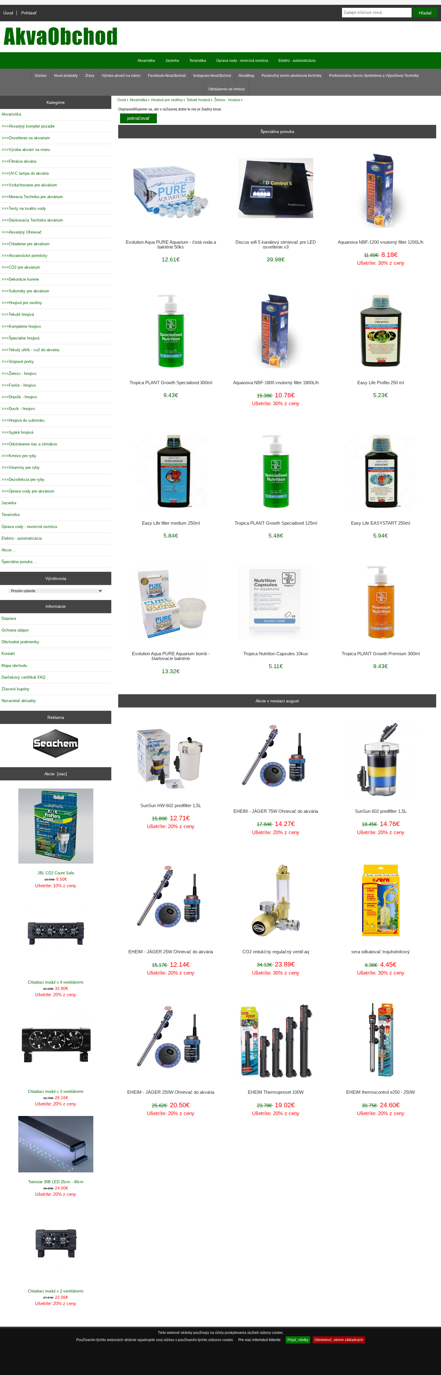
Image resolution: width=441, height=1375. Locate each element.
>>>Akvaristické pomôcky (24, 255)
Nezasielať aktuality (19, 700)
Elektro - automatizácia (297, 61)
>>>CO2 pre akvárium (21, 267)
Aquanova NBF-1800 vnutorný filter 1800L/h (276, 382)
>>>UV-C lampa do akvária (25, 173)
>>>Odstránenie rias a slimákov (29, 444)
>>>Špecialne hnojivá (20, 338)
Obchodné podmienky (20, 642)
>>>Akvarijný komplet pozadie (28, 126)
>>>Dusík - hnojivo (18, 408)
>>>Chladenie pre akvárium (26, 244)
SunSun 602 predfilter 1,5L (380, 811)
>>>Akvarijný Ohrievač (22, 232)
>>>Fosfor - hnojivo (19, 385)
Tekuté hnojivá (198, 100)
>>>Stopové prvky (18, 361)
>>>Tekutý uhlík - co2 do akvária (30, 350)
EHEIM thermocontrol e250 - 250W (380, 1092)
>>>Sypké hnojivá (17, 432)
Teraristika (197, 61)
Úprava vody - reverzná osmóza (242, 61)
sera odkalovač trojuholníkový (380, 951)
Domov (40, 76)
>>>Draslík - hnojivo (19, 397)
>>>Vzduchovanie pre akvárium (29, 185)
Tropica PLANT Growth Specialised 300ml (171, 382)
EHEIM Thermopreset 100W (276, 1092)
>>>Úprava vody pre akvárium (28, 491)
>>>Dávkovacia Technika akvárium (32, 220)
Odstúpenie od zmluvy (226, 89)
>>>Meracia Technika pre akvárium (32, 196)
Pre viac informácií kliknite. (259, 1340)
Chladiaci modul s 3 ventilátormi (55, 1091)
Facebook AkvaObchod (167, 76)
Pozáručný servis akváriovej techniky (292, 76)
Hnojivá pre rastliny (167, 100)
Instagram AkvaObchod (212, 76)
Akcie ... (9, 550)
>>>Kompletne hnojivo (21, 326)
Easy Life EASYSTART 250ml (380, 523)
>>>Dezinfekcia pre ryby (23, 479)
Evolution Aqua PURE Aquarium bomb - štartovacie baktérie (171, 656)
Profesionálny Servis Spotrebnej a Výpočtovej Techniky (374, 76)
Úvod (8, 13)
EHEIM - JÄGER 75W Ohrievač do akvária (275, 811)
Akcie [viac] (55, 773)
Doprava (9, 618)
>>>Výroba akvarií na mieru (26, 149)
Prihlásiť (29, 13)
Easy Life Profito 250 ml (380, 382)
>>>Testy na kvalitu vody (24, 208)
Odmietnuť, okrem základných (338, 1340)
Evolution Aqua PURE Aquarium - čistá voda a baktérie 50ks (171, 244)
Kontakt (8, 653)
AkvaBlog (246, 76)
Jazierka (172, 61)
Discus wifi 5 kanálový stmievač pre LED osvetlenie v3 (276, 244)
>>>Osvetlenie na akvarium (26, 138)
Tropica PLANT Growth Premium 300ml (381, 653)
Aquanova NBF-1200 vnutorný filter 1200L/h (380, 242)
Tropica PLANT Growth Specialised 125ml (276, 523)
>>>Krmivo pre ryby (19, 456)
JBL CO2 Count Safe (56, 873)
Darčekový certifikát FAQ (23, 677)
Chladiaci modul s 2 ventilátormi (55, 1291)
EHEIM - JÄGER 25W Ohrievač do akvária (170, 951)
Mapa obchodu (14, 665)
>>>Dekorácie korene (20, 279)
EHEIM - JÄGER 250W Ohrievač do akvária (170, 1092)
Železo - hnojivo (227, 100)
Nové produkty (66, 76)
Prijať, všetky (297, 1340)
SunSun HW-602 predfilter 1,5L (170, 805)
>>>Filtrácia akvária (19, 161)
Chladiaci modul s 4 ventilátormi (55, 982)
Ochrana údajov (15, 630)
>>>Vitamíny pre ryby (21, 467)
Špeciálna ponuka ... (19, 561)
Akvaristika (138, 100)
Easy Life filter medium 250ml (171, 523)
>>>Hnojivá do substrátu (23, 420)
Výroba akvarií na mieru (121, 76)
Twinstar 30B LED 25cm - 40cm (55, 1182)
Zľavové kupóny (15, 689)
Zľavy (89, 76)
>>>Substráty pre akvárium (25, 291)
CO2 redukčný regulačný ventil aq (275, 951)
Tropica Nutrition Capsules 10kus (275, 653)
